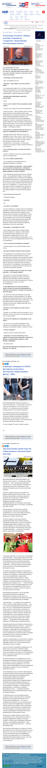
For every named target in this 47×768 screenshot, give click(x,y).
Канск (19, 28)
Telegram (23, 356)
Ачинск (23, 28)
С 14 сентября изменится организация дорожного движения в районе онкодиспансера (39, 105)
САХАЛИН (31, 11)
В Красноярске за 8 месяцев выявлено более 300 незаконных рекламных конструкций (39, 90)
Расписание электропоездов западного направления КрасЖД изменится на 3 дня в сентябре (39, 119)
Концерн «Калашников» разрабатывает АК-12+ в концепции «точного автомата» (39, 71)
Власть (17, 25)
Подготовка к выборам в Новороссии (38, 77)
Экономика (7, 25)
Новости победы (26, 30)
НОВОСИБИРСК (38, 14)
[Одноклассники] (41, 22)
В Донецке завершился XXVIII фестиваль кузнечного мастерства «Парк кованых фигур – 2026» (39, 47)
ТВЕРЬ (11, 16)
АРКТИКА (21, 16)
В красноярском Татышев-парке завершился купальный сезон (39, 112)
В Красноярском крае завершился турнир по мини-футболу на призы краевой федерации (40, 143)
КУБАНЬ (37, 11)
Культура (40, 25)
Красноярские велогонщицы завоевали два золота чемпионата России (40, 150)
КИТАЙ (26, 16)
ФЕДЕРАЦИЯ (12, 11)
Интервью (35, 25)
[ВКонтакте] (39, 22)
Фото (31, 25)
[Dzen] (37, 22)
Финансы (27, 25)
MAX (29, 356)
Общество (22, 25)
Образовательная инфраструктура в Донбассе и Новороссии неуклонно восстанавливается (39, 63)
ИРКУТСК (25, 11)
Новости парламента (22, 26)
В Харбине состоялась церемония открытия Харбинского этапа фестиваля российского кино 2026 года (40, 135)
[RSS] (34, 22)
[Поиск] (32, 22)
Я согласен (6, 766)
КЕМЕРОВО (17, 19)
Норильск (33, 28)
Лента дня (34, 26)
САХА (21, 19)
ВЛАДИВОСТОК (32, 14)
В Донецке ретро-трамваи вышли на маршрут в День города (39, 83)
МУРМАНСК (18, 14)
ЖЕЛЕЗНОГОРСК (12, 14)
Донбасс (29, 26)
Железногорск (40, 28)
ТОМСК (16, 16)
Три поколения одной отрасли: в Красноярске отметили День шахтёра (39, 55)
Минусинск (28, 28)
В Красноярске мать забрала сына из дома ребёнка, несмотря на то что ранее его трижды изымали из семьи (39, 127)
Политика (12, 25)
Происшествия (13, 26)
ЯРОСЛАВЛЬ (12, 19)
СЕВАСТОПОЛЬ (27, 19)
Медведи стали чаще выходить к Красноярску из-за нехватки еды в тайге (40, 97)
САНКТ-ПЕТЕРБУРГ (20, 11)
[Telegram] (43, 22)
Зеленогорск (19, 30)
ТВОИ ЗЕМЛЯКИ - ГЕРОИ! (5, 22)
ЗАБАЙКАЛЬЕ (26, 14)
